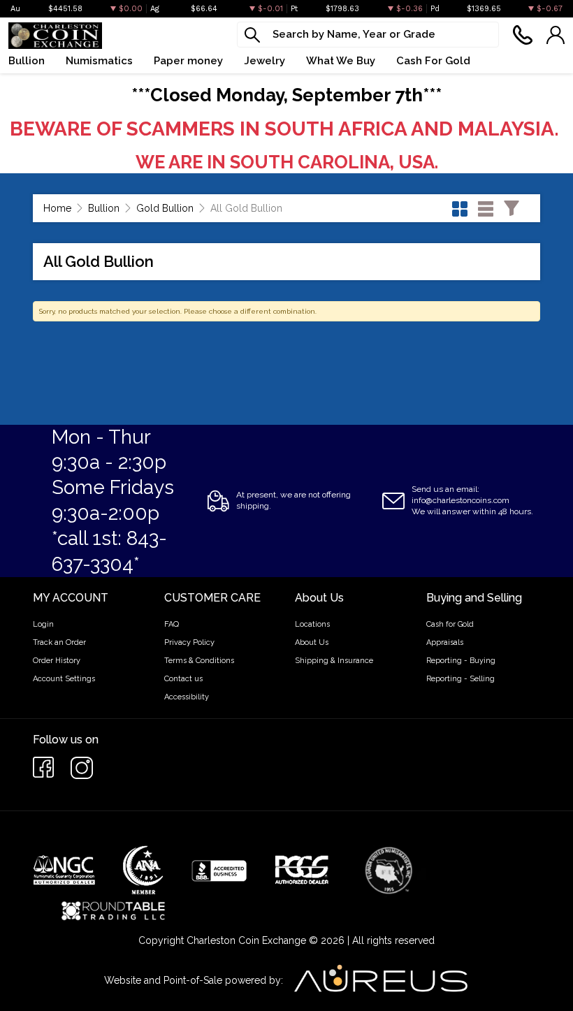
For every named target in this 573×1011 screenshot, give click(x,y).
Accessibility (186, 696)
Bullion (103, 208)
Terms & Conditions (199, 660)
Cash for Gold (450, 624)
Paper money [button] (188, 60)
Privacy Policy (189, 642)
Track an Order (59, 642)
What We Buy (340, 60)
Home (57, 208)
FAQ (171, 624)
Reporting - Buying (460, 660)
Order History (56, 660)
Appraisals (444, 642)
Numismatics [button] (99, 60)
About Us (311, 642)
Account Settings (64, 678)
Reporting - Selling (460, 678)
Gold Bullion (165, 208)
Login (43, 624)
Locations (312, 624)
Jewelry (264, 60)
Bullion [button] (26, 60)
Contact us (183, 678)
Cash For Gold (433, 60)
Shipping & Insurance (334, 660)
